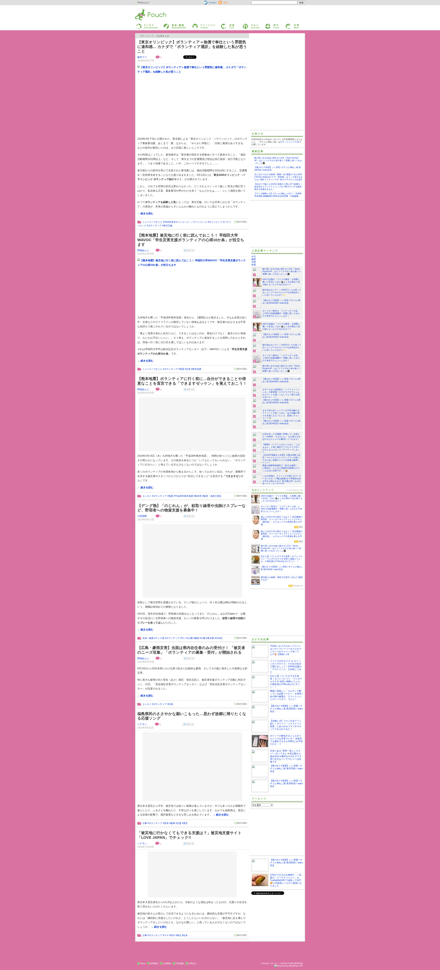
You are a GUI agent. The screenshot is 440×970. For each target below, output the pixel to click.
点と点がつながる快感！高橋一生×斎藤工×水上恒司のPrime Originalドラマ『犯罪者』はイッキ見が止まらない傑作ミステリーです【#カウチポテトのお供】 (278, 177)
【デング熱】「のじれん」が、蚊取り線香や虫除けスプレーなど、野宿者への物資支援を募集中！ (191, 507)
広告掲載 (179, 963)
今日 (253, 256)
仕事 (287, 24)
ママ (166, 935)
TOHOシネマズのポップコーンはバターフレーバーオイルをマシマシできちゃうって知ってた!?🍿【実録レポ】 (285, 650)
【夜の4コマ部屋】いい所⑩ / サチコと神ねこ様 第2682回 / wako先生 (281, 401)
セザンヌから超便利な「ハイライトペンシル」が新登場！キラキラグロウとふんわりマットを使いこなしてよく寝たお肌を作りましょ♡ (281, 393)
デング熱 (159, 638)
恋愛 (223, 24)
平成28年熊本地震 (184, 496)
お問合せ (192, 963)
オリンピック (215, 222)
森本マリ (142, 57)
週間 (253, 259)
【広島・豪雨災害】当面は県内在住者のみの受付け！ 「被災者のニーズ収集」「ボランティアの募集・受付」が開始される (191, 650)
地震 (182, 369)
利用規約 (154, 963)
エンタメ (146, 496)
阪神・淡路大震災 (212, 496)
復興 (172, 823)
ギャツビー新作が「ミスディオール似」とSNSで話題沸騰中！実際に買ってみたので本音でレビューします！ (281, 313)
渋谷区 (219, 638)
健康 (197, 638)
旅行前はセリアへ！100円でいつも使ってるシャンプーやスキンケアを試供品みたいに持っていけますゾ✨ (281, 292)
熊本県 (198, 496)
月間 (253, 262)
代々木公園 (187, 638)
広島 (171, 704)
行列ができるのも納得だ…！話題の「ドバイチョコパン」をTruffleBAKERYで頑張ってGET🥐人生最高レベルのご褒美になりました (286, 880)
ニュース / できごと (152, 222)
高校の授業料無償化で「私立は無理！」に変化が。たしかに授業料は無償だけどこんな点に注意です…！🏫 (281, 468)
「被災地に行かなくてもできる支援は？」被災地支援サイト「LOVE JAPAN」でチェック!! (189, 835)
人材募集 (167, 963)
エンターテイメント (146, 24)
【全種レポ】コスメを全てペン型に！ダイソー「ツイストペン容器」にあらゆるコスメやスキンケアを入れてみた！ (285, 725)
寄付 (172, 935)
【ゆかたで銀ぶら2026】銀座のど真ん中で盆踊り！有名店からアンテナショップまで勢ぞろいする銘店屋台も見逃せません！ (278, 186)
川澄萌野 (142, 516)
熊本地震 (196, 369)
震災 (185, 823)
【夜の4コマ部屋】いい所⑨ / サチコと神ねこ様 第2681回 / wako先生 (281, 422)
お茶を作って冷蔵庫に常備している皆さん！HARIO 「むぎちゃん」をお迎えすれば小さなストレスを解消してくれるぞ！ (281, 436)
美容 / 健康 (147, 638)
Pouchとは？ (143, 2)
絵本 (185, 935)
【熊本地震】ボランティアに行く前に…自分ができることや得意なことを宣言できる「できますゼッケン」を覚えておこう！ (192, 381)
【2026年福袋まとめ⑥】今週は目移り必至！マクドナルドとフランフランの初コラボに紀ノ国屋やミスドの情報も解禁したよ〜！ (281, 459)
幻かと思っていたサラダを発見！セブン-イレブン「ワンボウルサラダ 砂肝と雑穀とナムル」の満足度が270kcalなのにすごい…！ (286, 681)
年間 (253, 265)
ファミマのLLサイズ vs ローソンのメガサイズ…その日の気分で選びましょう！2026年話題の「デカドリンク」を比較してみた (286, 666)
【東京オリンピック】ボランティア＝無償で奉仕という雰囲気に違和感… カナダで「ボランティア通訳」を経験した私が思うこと (192, 46)
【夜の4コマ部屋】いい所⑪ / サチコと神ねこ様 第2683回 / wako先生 (281, 301)
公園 (203, 638)
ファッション (198, 24)
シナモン (142, 724)
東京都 (210, 638)
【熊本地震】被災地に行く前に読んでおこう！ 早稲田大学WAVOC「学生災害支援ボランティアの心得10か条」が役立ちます (190, 239)
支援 (179, 823)
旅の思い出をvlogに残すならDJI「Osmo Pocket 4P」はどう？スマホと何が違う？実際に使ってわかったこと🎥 (278, 160)
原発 (166, 823)
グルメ (245, 24)
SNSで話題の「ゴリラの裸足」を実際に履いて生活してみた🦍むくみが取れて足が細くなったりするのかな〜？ (281, 282)
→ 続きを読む (145, 213)
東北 (179, 935)
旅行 (267, 24)
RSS (220, 2)
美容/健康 (168, 24)
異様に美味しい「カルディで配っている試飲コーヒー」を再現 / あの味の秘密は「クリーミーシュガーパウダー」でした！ (286, 695)
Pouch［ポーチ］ (144, 9)
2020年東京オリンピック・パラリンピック (185, 222)
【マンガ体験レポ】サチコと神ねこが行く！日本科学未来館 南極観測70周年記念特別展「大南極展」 (278, 194)
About (143, 963)
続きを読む (242, 222)
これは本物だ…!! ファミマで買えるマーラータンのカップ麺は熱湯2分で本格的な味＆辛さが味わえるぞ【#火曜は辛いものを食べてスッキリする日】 (281, 480)
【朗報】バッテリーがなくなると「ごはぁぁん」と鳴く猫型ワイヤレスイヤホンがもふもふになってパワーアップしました (281, 448)
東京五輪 (167, 225)
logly (301, 490)
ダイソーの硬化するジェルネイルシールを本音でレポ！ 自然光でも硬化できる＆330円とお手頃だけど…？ (286, 740)
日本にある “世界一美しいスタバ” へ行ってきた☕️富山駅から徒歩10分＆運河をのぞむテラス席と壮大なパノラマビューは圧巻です (285, 756)
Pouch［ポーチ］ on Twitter (210, 2)
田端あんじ (143, 250)
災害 (188, 369)
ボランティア (155, 225)
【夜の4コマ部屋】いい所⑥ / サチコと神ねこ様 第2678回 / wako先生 (286, 768)
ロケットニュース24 (289, 142)
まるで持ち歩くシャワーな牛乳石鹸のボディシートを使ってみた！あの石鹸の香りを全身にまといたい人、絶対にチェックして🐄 (281, 414)
